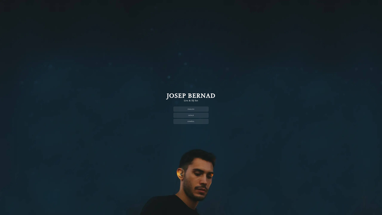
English (191, 109)
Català (191, 115)
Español (191, 121)
